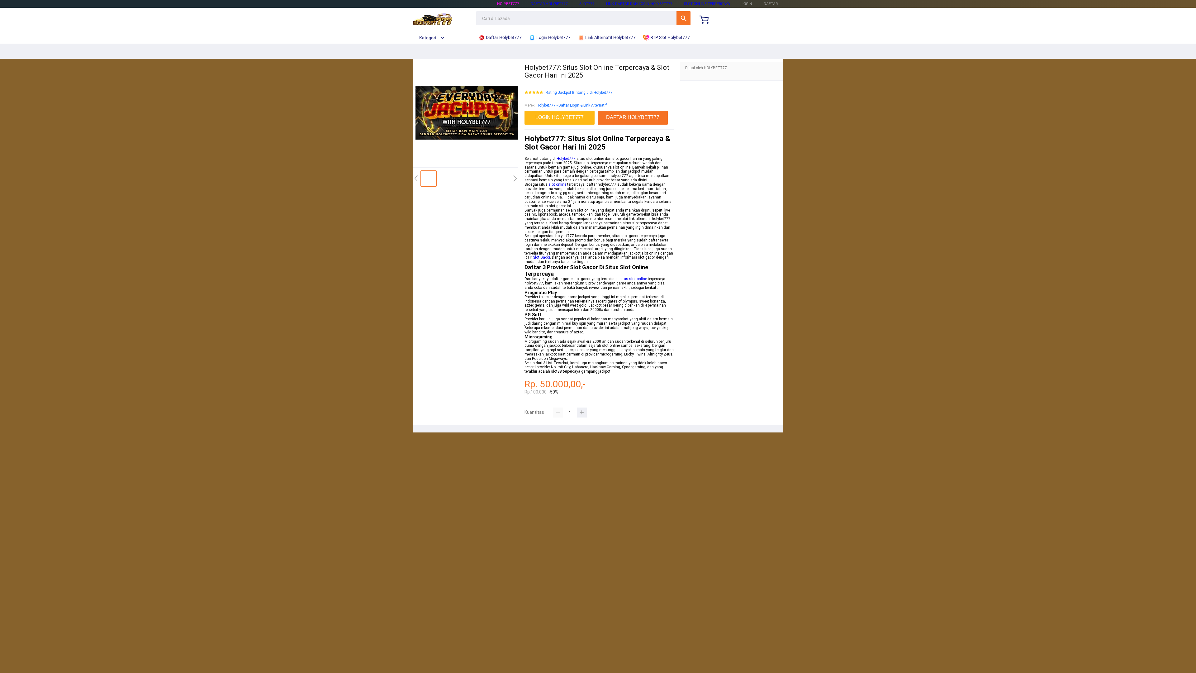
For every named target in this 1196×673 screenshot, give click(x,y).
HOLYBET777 (508, 4)
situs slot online (633, 279)
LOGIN (747, 4)
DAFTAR (771, 4)
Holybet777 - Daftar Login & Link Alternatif (572, 105)
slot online (557, 184)
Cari (683, 18)
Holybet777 (566, 158)
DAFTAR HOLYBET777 (549, 4)
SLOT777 (587, 4)
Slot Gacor (541, 257)
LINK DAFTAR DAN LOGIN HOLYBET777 (639, 4)
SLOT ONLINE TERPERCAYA (707, 4)
